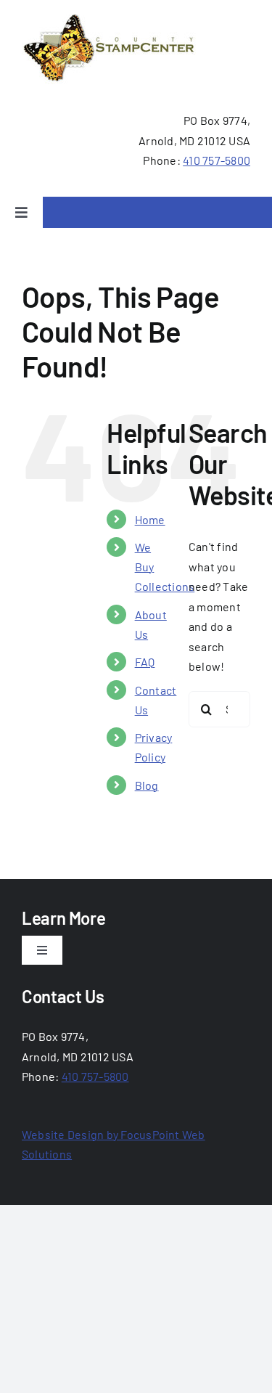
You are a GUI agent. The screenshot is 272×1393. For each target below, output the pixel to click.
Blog (147, 785)
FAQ (145, 662)
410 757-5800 (216, 160)
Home (150, 519)
